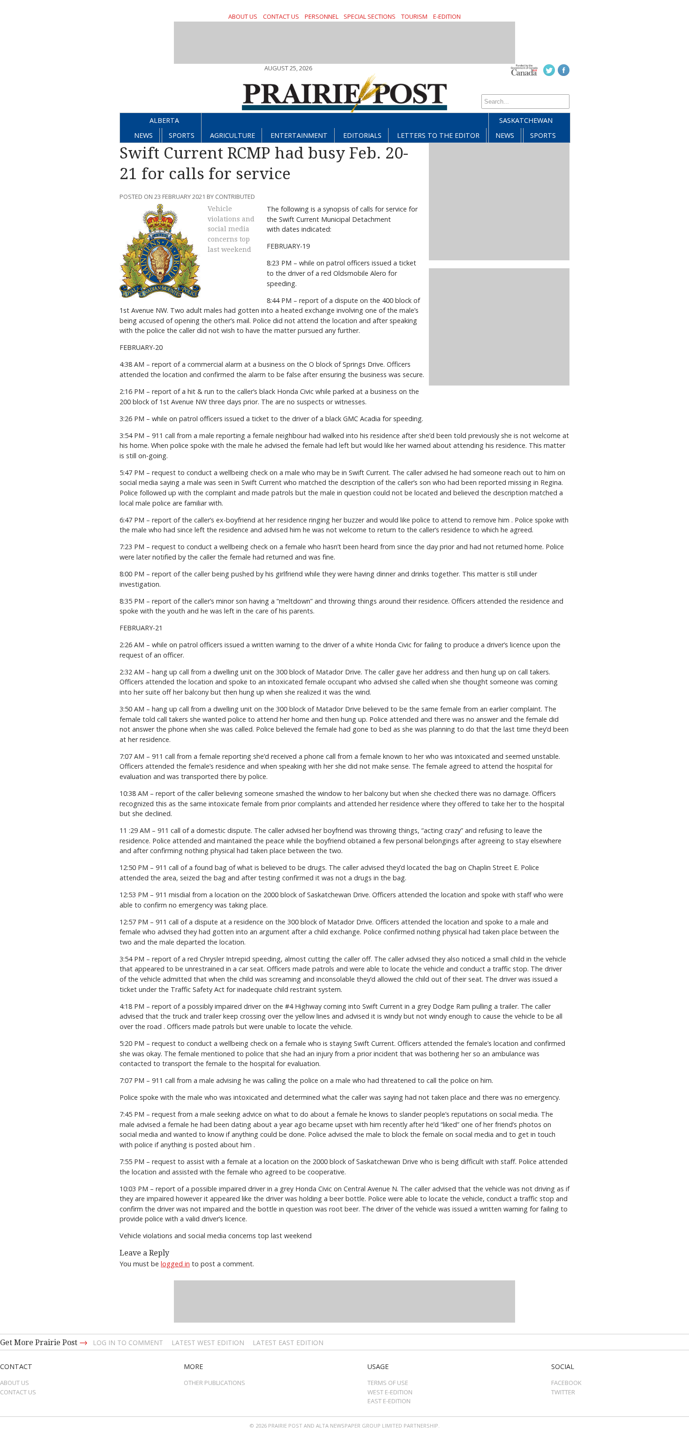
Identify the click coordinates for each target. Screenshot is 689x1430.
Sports (182, 135)
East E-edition (389, 1401)
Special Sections (370, 16)
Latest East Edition (288, 1342)
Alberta (164, 120)
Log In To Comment (128, 1342)
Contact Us (281, 16)
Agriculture (232, 135)
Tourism (414, 16)
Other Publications (214, 1382)
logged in (175, 1263)
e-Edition (447, 16)
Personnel (321, 16)
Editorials (362, 135)
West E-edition (389, 1392)
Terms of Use (387, 1382)
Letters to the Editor (438, 135)
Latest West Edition (208, 1342)
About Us (242, 16)
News (143, 135)
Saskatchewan (526, 120)
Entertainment (299, 135)
